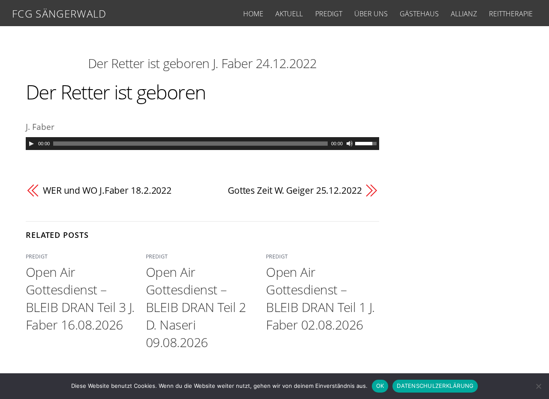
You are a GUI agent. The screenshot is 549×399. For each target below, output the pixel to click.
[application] (202, 143)
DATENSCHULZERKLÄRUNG (435, 385)
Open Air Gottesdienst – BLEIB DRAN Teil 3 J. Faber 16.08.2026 (80, 298)
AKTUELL (289, 13)
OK (380, 385)
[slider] (367, 142)
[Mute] (349, 143)
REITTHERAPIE (511, 13)
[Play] (31, 143)
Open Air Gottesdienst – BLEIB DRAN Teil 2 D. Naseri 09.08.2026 (196, 307)
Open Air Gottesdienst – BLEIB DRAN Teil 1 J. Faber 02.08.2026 (320, 298)
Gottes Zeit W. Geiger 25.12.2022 (295, 190)
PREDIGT (328, 13)
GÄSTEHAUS (419, 13)
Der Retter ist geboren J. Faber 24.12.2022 (202, 63)
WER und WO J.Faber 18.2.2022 (107, 190)
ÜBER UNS (371, 13)
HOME (253, 13)
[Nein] (538, 386)
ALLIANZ (464, 13)
